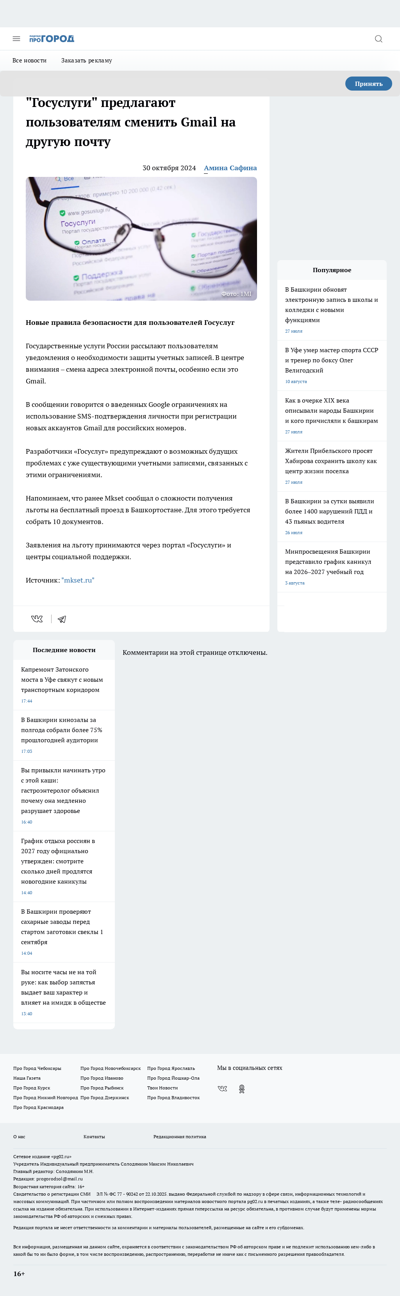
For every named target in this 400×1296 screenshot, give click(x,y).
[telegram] (64, 618)
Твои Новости (162, 1088)
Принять (369, 83)
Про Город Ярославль (171, 1068)
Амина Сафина (230, 167)
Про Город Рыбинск (101, 1088)
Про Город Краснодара (38, 1107)
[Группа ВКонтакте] (222, 1089)
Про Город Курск (31, 1088)
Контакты (94, 1136)
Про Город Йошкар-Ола (173, 1078)
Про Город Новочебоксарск (110, 1068)
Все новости (29, 60)
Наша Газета (27, 1078)
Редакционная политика (180, 1136)
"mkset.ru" (78, 580)
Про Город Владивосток (173, 1097)
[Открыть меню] (16, 38)
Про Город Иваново (101, 1078)
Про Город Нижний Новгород (45, 1097)
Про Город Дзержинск (104, 1097)
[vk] (38, 618)
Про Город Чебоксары (37, 1068)
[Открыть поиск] (378, 38)
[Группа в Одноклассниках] (242, 1089)
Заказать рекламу (86, 60)
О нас (19, 1136)
